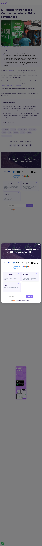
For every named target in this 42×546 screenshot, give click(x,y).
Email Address (11, 296)
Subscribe (30, 296)
